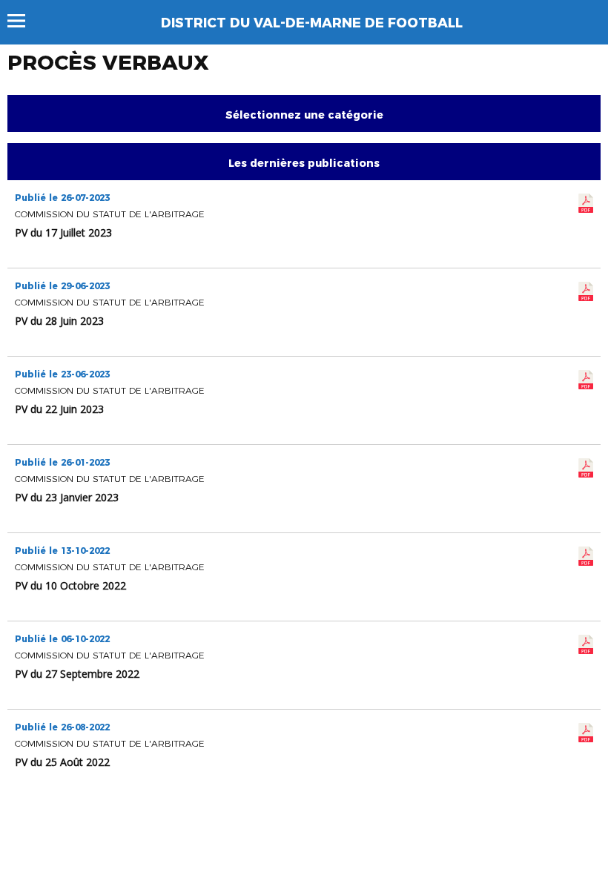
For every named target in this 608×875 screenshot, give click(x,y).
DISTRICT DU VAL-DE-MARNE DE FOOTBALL (312, 23)
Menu (23, 21)
